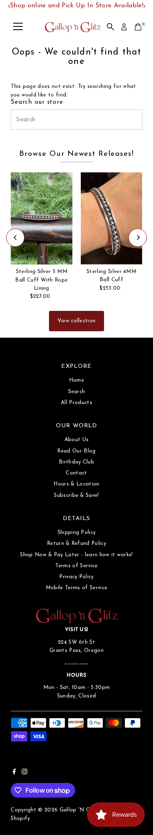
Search (76, 391)
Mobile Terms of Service (76, 587)
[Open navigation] (18, 27)
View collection (77, 321)
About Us (76, 439)
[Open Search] (110, 27)
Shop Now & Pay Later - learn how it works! (76, 554)
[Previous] (15, 237)
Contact (76, 473)
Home (76, 380)
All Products (76, 402)
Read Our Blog (76, 451)
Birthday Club (76, 462)
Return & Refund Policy (76, 543)
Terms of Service (76, 565)
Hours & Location (76, 484)
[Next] (138, 237)
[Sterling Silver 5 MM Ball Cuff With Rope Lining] (41, 218)
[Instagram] (24, 773)
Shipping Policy (77, 532)
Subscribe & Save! (76, 495)
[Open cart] (138, 27)
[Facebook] (14, 773)
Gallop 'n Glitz (79, 810)
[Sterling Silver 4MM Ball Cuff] (111, 218)
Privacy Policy (76, 576)
